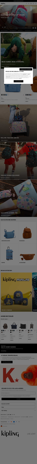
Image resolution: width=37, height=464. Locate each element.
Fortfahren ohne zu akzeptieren (25, 69)
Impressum (20, 78)
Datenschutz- (24, 74)
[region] (18, 75)
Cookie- (29, 74)
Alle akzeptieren (18, 81)
